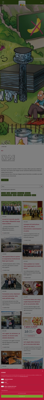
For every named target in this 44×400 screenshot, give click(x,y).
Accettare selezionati (22, 393)
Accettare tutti (22, 396)
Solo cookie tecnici (4, 390)
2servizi (6, 380)
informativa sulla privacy (24, 376)
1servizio (6, 383)
